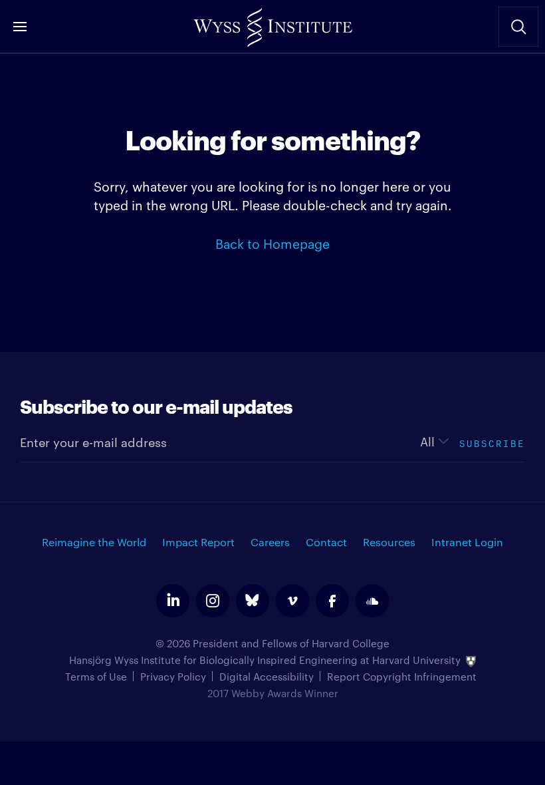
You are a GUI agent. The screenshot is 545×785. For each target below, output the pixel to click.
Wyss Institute (272, 23)
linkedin (172, 600)
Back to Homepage (272, 242)
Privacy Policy (173, 676)
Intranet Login (467, 542)
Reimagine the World (94, 542)
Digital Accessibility (266, 676)
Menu (20, 26)
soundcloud (372, 600)
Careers (270, 542)
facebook (332, 600)
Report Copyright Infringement (402, 676)
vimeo (292, 600)
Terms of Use (96, 676)
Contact (326, 542)
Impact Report (198, 542)
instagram (212, 600)
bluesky (252, 600)
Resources (389, 542)
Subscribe (492, 442)
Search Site (518, 27)
